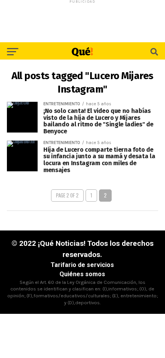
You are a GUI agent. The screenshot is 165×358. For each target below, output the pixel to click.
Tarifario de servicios (82, 264)
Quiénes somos (82, 274)
